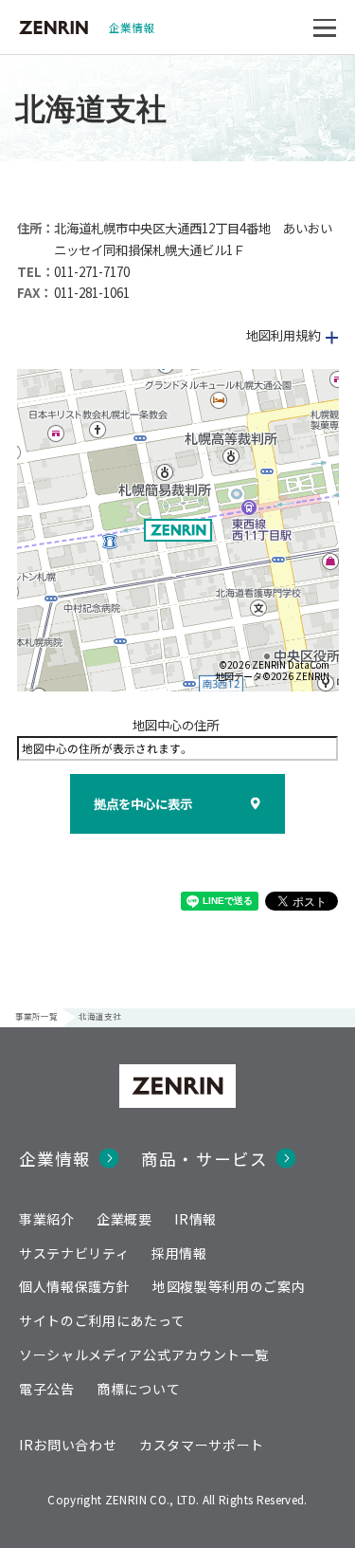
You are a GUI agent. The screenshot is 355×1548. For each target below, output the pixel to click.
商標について (138, 1388)
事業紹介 (47, 1218)
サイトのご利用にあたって (102, 1320)
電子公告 (47, 1388)
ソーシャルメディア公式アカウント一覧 (144, 1354)
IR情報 (195, 1218)
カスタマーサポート (201, 1444)
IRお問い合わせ (68, 1444)
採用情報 (179, 1253)
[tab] (178, 335)
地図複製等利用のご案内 (229, 1286)
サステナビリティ (74, 1253)
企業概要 (124, 1218)
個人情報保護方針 (75, 1286)
